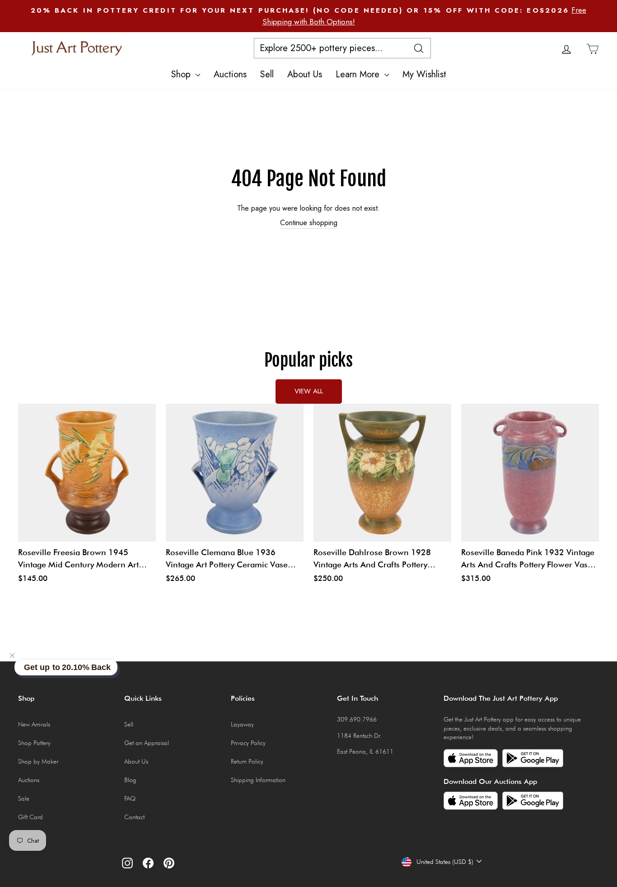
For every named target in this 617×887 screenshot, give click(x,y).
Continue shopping (308, 223)
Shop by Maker (38, 761)
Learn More (359, 74)
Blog (130, 779)
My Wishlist (424, 74)
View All (308, 391)
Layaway (242, 724)
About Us (304, 74)
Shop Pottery (34, 742)
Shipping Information (258, 779)
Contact (134, 817)
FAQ (130, 798)
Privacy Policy (248, 742)
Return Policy (247, 761)
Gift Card (30, 817)
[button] (12, 655)
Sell (267, 74)
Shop (182, 74)
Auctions (230, 74)
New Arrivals (34, 724)
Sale (23, 798)
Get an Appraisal (146, 742)
